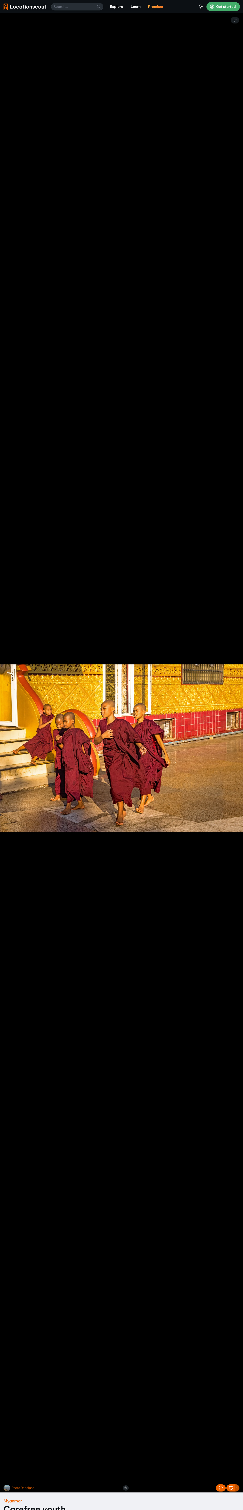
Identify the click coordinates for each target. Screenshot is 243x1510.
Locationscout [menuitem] (25, 6)
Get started (225, 7)
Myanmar (13, 1501)
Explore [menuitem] (116, 7)
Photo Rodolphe (23, 1488)
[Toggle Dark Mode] (201, 6)
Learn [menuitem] (135, 7)
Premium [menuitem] (155, 7)
